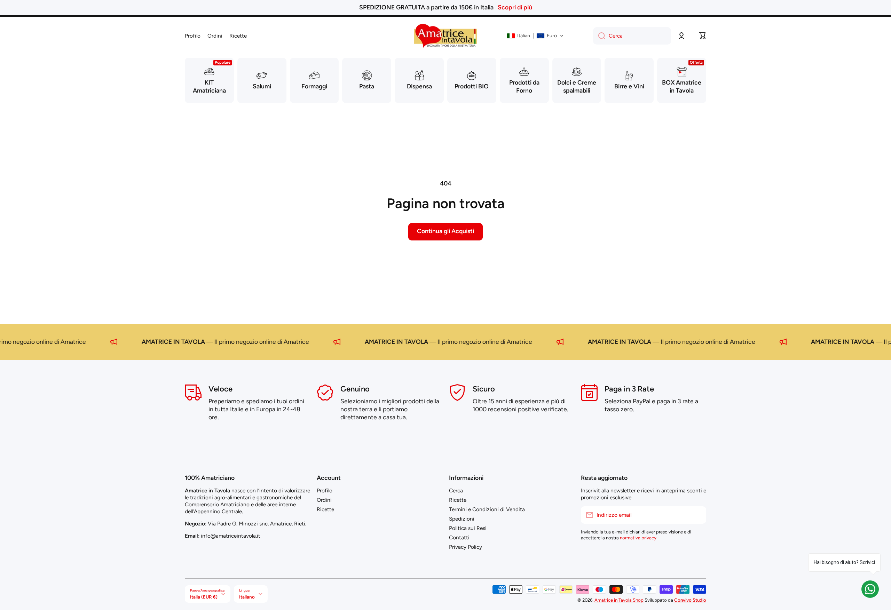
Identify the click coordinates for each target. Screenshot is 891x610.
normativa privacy (638, 537)
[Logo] (445, 36)
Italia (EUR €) (204, 597)
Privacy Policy (465, 547)
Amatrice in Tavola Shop (619, 600)
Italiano (247, 597)
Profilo (324, 490)
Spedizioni (461, 518)
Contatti (459, 537)
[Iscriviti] (697, 515)
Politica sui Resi (468, 528)
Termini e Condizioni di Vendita (487, 509)
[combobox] (632, 36)
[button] (535, 35)
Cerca (456, 490)
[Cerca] (599, 36)
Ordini (324, 500)
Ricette (325, 509)
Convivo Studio (690, 600)
